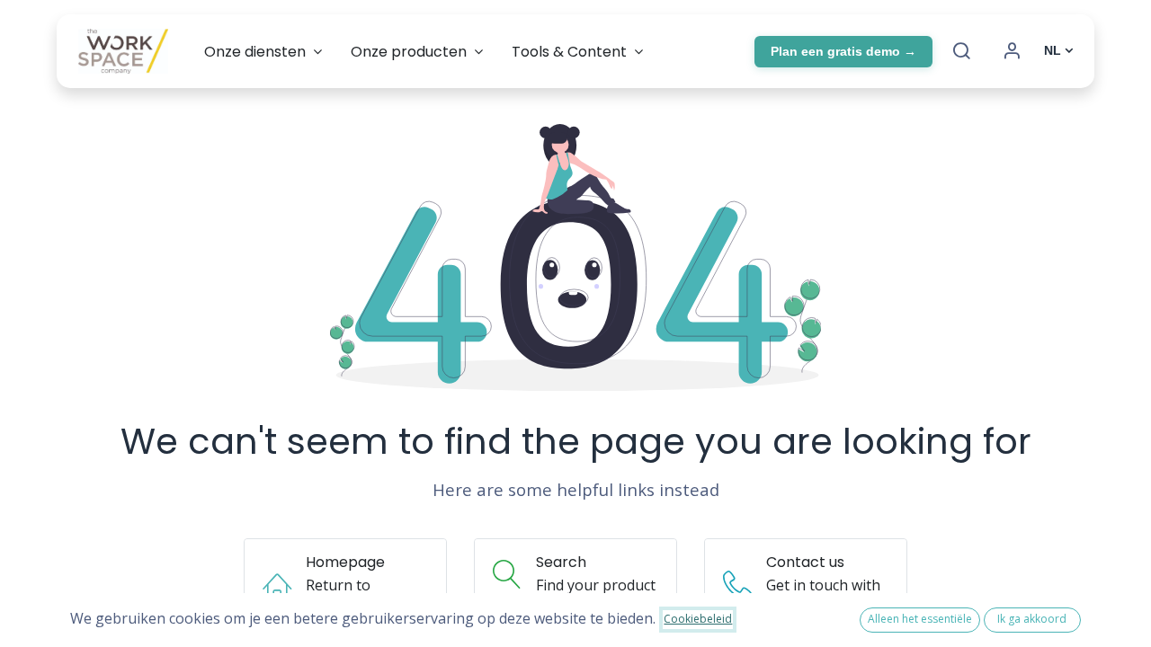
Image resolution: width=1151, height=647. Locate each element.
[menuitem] (263, 51)
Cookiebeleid (698, 618)
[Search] (961, 51)
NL (1052, 50)
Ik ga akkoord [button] (1031, 618)
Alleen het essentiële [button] (920, 618)
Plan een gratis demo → (843, 51)
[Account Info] (1012, 51)
